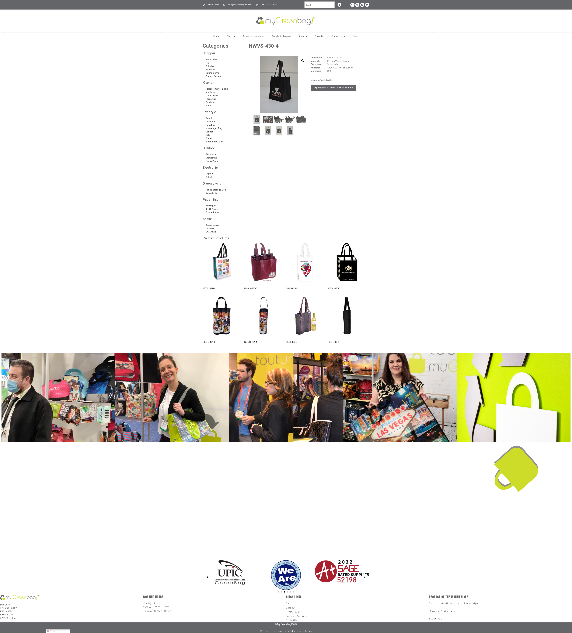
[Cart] (339, 5)
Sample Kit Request (281, 36)
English (52, 631)
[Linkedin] (362, 5)
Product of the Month (253, 36)
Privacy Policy (293, 612)
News (356, 36)
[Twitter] (367, 5)
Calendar (319, 36)
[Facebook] (352, 5)
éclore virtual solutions (300, 631)
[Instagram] (357, 5)
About (301, 36)
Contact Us (336, 36)
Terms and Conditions (296, 616)
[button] (333, 88)
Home (216, 36)
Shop (229, 36)
